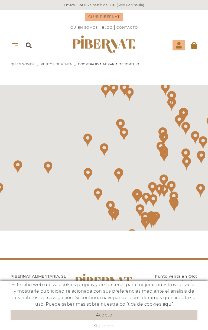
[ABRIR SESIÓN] (179, 45)
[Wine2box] (104, 44)
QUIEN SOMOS (84, 27)
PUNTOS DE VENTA (56, 64)
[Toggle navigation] (14, 45)
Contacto (127, 27)
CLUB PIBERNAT (104, 17)
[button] (171, 188)
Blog (107, 27)
